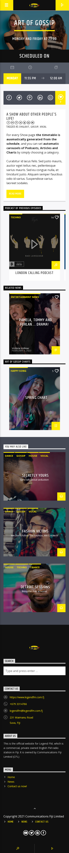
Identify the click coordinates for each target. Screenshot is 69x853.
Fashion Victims (35, 531)
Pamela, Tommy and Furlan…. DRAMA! (35, 322)
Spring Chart (36, 398)
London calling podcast (34, 273)
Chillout (24, 127)
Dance (9, 455)
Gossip (35, 127)
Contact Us (41, 822)
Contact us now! (17, 786)
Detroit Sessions (35, 587)
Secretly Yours (35, 475)
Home (11, 777)
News (11, 781)
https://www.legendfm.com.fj (27, 697)
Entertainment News (25, 297)
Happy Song (18, 370)
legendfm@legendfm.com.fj (26, 710)
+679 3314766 (18, 704)
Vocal (43, 127)
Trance (35, 567)
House (33, 455)
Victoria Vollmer (20, 348)
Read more (15, 193)
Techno (16, 217)
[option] (34, 247)
